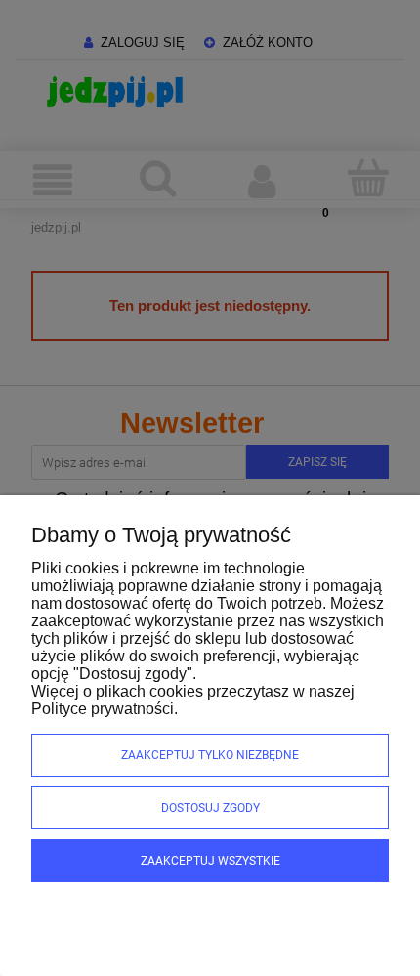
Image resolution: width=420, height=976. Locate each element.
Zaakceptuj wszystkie (210, 861)
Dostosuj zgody (210, 808)
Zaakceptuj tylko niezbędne (210, 755)
